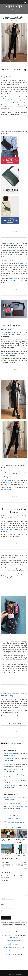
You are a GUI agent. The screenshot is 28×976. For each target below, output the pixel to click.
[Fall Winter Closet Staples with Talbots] (7, 833)
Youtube (10, 819)
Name (3, 898)
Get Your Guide (8, 947)
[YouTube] (1, 2)
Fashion (14, 15)
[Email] (4, 2)
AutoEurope (9, 951)
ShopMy (17, 819)
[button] (26, 2)
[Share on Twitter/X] (9, 859)
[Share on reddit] (16, 859)
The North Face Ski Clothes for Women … (20, 854)
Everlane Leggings (20, 775)
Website (3, 911)
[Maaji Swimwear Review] (7, 848)
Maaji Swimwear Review (7, 854)
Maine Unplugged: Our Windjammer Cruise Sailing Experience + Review (21, 865)
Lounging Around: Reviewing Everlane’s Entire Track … (20, 840)
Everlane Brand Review (11, 753)
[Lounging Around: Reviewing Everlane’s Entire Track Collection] (20, 833)
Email (3, 904)
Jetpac (8, 954)
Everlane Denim (9, 764)
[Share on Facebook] (7, 859)
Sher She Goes (14, 8)
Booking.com (11, 940)
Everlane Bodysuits (10, 785)
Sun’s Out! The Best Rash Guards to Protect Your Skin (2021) (7, 865)
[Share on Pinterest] (11, 859)
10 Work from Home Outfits (15, 798)
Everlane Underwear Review (13, 780)
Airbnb (8, 944)
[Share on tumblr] (13, 859)
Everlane (13, 743)
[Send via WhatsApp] (14, 859)
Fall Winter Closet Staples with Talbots (7, 840)
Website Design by (14, 974)
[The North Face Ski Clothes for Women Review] (20, 848)
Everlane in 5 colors (16, 716)
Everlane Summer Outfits (12, 803)
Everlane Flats (8, 759)
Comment (4, 880)
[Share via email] (5, 859)
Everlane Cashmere (10, 769)
